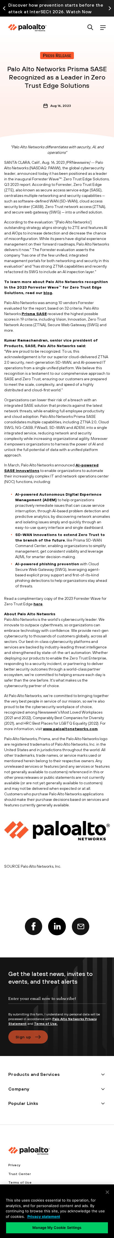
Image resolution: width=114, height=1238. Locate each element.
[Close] (107, 1192)
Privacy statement (43, 1216)
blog (47, 293)
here (38, 604)
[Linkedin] (57, 926)
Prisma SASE (34, 314)
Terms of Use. (46, 1024)
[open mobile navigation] (103, 28)
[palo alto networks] (27, 27)
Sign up (23, 1037)
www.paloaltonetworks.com (70, 729)
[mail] (80, 926)
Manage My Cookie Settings (56, 1227)
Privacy (14, 1165)
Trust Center (19, 1174)
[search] (90, 28)
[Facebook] (33, 926)
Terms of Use (20, 1182)
